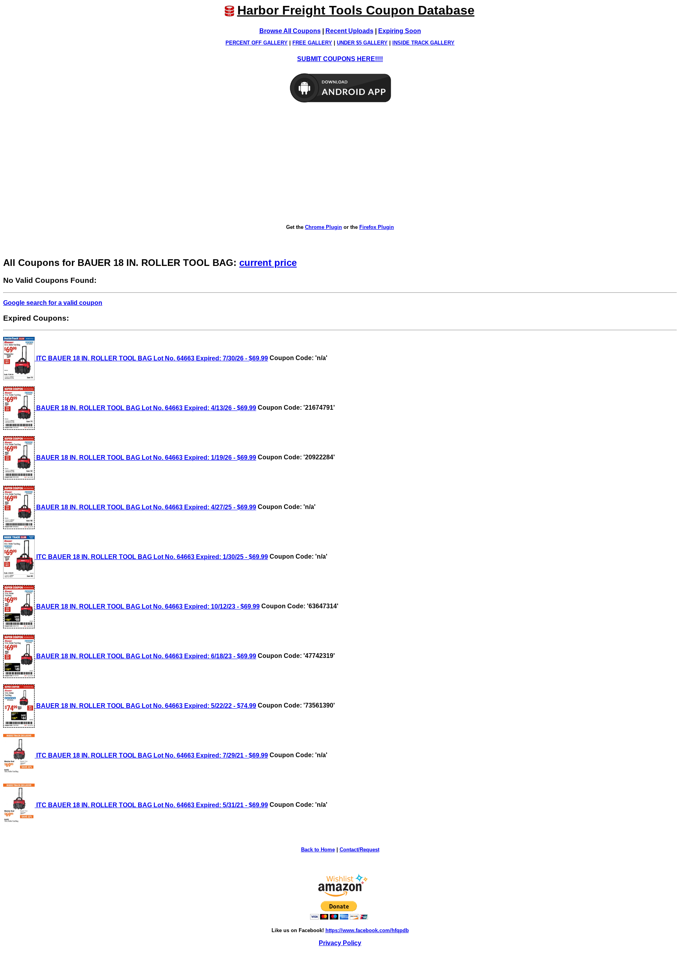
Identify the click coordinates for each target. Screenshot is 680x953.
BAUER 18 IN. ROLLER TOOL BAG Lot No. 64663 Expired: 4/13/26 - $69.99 (145, 408)
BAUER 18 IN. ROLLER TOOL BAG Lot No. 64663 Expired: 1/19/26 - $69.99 (145, 457)
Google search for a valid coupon (52, 302)
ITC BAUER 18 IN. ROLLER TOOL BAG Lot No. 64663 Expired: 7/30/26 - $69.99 (151, 358)
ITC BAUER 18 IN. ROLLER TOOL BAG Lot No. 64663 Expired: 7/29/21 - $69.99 (151, 755)
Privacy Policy (340, 943)
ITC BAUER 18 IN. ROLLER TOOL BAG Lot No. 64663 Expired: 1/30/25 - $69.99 (151, 557)
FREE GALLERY (312, 43)
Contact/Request (359, 850)
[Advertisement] (340, 164)
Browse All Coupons (290, 31)
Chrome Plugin (323, 227)
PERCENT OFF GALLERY (256, 43)
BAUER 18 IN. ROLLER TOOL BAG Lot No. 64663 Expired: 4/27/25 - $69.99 (145, 507)
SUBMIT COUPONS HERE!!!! (340, 59)
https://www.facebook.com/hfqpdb (367, 930)
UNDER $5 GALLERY (362, 43)
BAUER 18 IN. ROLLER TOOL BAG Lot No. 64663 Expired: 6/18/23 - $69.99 (145, 656)
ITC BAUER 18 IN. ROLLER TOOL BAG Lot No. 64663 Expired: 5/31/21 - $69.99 (151, 805)
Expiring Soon (399, 31)
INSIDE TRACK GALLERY (423, 43)
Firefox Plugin (376, 227)
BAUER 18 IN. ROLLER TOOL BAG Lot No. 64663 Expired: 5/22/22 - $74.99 (145, 705)
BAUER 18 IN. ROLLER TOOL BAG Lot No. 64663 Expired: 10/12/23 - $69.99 (147, 606)
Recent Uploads (349, 31)
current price (268, 262)
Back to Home (318, 850)
